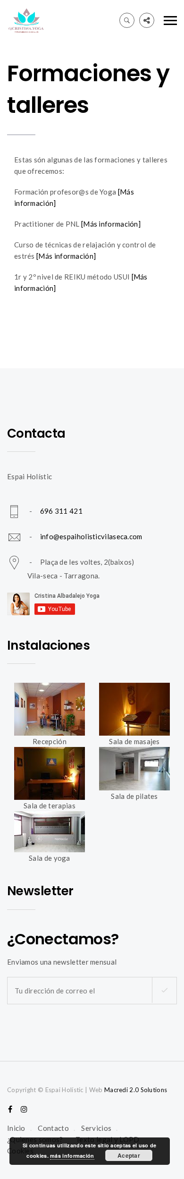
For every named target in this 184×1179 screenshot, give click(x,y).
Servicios (96, 1128)
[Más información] (111, 224)
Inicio (16, 1128)
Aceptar (128, 1155)
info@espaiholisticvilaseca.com (91, 536)
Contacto (53, 1128)
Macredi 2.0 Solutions (135, 1090)
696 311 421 (61, 511)
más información (72, 1155)
